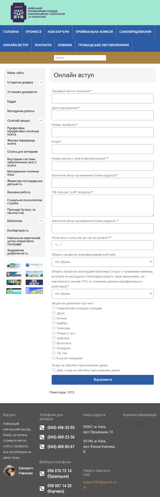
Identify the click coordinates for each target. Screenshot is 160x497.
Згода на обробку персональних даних (80, 365)
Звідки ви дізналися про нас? (73, 303)
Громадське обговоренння (103, 45)
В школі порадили (69, 358)
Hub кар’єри (58, 31)
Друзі (61, 313)
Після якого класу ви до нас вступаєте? (80, 238)
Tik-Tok (62, 353)
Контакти (43, 45)
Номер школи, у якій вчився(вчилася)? (79, 158)
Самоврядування (135, 31)
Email (55, 142)
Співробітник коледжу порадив (79, 308)
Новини (65, 45)
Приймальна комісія (94, 31)
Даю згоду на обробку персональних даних (88, 370)
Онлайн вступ (15, 45)
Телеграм (63, 328)
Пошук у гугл (66, 333)
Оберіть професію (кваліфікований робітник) (84, 255)
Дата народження (65, 108)
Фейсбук (63, 338)
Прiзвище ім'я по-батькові (71, 91)
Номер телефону (63, 125)
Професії (33, 31)
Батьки (62, 318)
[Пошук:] (80, 57)
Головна (11, 31)
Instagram (64, 348)
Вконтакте (64, 343)
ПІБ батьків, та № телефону (71, 192)
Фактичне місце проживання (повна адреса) (84, 175)
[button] (139, 424)
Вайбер (62, 323)
